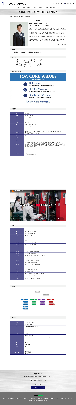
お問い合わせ (52, 7)
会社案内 (23, 7)
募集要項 (46, 398)
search (58, 8)
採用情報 (46, 7)
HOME (18, 7)
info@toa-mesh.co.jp (69, 5)
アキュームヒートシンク (34, 398)
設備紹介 (40, 7)
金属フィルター (26, 398)
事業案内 (28, 7)
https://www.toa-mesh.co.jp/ (30, 124)
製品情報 (34, 7)
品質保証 (50, 398)
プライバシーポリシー (63, 398)
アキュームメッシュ (18, 398)
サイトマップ (70, 398)
